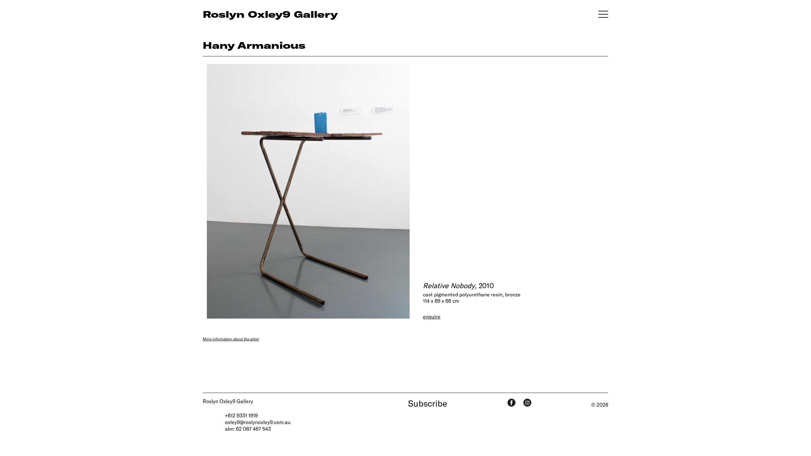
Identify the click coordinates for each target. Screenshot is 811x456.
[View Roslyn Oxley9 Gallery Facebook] (511, 403)
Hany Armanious (254, 45)
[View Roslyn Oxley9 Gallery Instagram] (527, 403)
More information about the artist (231, 339)
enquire (431, 317)
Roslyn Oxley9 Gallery (228, 401)
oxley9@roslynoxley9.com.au (258, 422)
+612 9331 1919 (241, 415)
